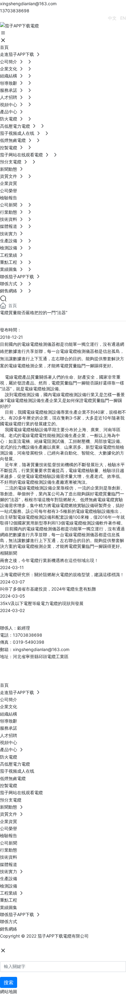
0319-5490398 (28, 642)
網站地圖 (8, 991)
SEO (61, 943)
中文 (112, 18)
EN (123, 18)
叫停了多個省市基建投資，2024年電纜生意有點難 (48, 588)
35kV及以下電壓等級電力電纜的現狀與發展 (41, 603)
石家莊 (46, 943)
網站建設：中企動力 (19, 943)
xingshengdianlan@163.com (28, 3)
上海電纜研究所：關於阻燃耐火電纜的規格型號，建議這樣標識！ (62, 574)
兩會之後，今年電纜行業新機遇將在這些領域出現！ (49, 560)
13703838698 (14, 10)
